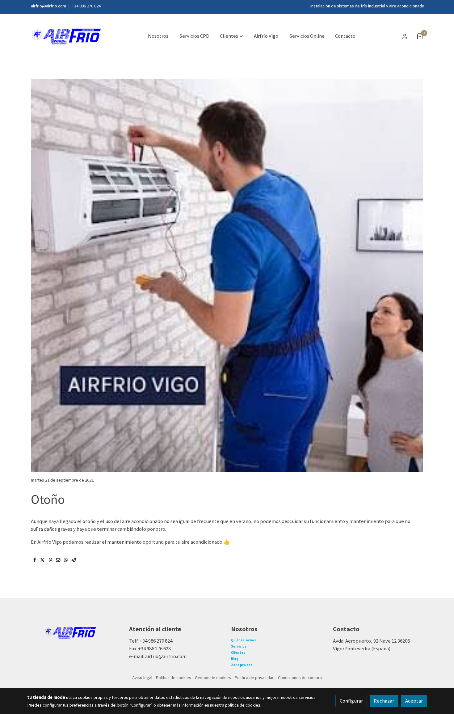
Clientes (238, 652)
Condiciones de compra (300, 677)
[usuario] (404, 36)
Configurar (351, 700)
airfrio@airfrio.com (48, 6)
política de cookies (242, 705)
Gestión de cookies (213, 677)
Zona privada (241, 665)
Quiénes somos (243, 640)
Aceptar (414, 700)
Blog (234, 659)
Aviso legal (142, 677)
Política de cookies (173, 677)
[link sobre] (74, 632)
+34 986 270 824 (86, 6)
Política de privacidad (254, 677)
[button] (231, 36)
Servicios (238, 646)
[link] (67, 36)
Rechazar (384, 700)
